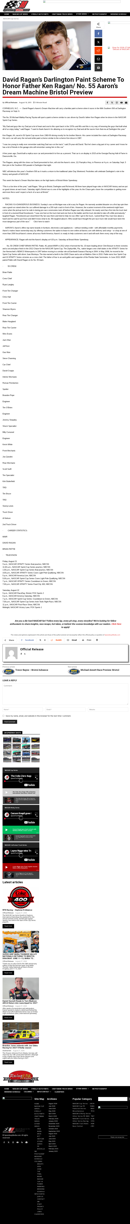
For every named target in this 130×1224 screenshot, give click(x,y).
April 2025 (52, 1144)
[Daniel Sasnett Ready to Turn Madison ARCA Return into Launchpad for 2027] (21, 988)
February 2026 (53, 1119)
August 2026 (53, 1103)
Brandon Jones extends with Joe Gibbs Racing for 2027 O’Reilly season (20, 1046)
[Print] (98, 67)
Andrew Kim (7, 1051)
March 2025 (53, 1146)
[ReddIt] (98, 50)
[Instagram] (117, 103)
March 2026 (53, 1116)
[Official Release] (11, 653)
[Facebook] (98, 33)
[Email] (98, 59)
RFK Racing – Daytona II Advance (17, 910)
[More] (97, 640)
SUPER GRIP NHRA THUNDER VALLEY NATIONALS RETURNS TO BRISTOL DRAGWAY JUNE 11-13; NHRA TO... (20, 956)
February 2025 (53, 1149)
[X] (98, 42)
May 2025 (52, 1141)
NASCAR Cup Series (11, 19)
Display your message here (117, 1137)
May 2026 (52, 1111)
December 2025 (54, 1123)
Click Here (116, 624)
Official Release (11, 102)
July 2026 (52, 1106)
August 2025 (53, 1133)
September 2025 (54, 1131)
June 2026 (52, 1108)
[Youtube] (121, 103)
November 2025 (54, 1126)
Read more (8, 926)
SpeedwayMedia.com (112, 635)
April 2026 (52, 1113)
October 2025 (53, 1129)
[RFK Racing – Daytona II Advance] (21, 897)
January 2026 (53, 1121)
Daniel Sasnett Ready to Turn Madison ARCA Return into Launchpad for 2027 (20, 1002)
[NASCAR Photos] (126, 103)
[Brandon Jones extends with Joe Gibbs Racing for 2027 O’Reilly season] (21, 1033)
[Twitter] (112, 103)
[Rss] (22, 1142)
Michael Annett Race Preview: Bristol (100, 670)
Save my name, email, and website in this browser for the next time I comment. (38, 716)
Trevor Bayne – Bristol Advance (31, 670)
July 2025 (52, 1136)
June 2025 (52, 1139)
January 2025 (53, 1151)
